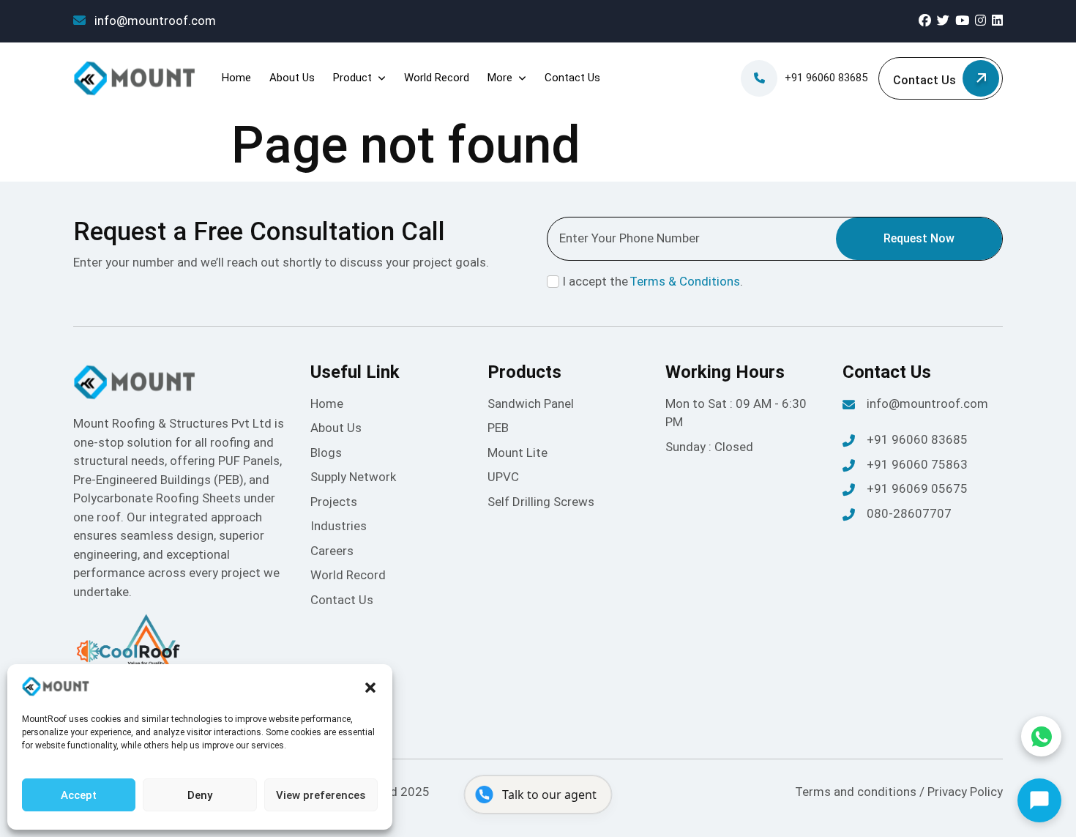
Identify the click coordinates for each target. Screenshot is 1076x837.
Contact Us (572, 77)
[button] (370, 687)
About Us (292, 77)
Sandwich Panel (530, 403)
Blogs (326, 452)
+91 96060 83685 (826, 77)
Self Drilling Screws (540, 501)
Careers (332, 550)
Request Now (918, 238)
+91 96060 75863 (917, 464)
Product (352, 77)
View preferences (320, 795)
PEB (498, 427)
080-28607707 (909, 513)
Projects (333, 501)
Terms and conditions (857, 791)
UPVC (503, 476)
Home (236, 77)
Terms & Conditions (684, 281)
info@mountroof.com (153, 20)
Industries (338, 525)
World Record (436, 77)
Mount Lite (517, 452)
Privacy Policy (965, 791)
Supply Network (353, 476)
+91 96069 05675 (917, 488)
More (499, 77)
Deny (199, 795)
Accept (79, 795)
